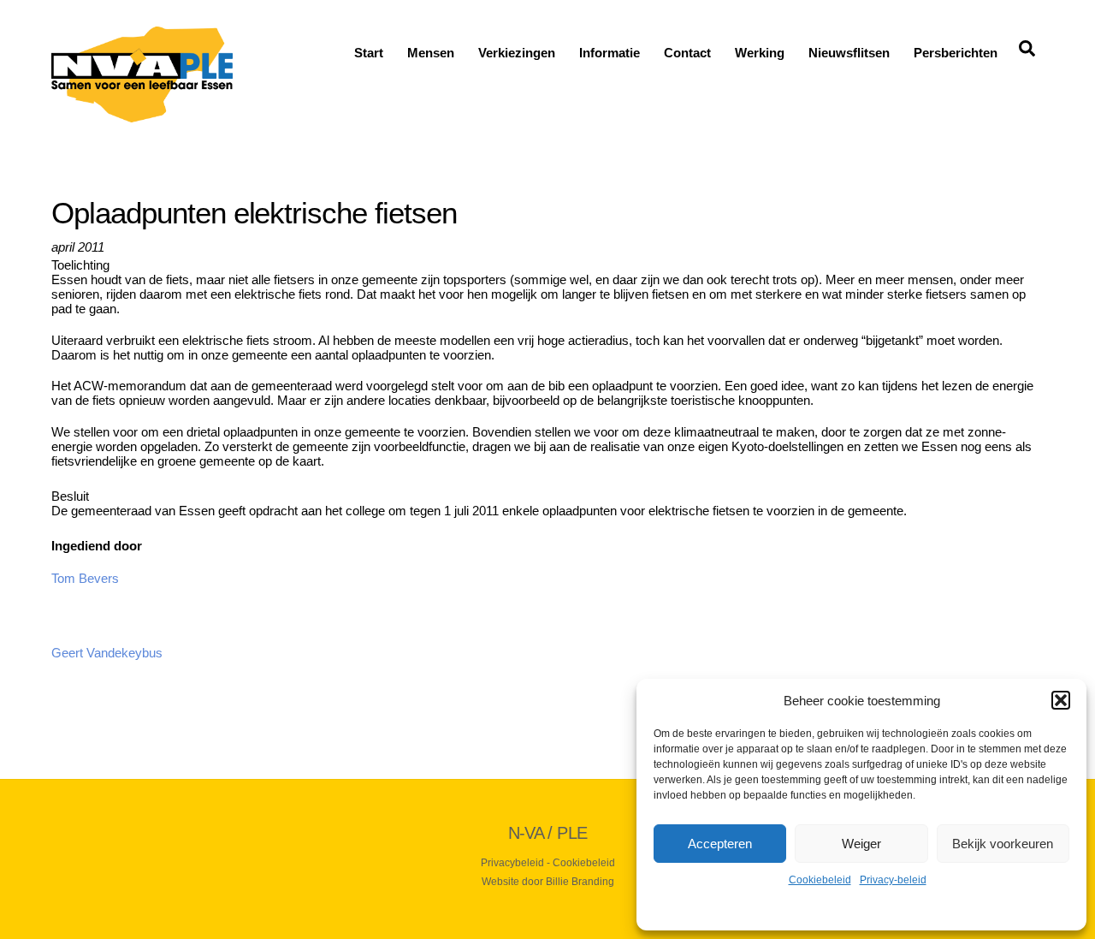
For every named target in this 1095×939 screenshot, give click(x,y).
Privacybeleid (512, 863)
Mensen (430, 52)
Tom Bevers (85, 578)
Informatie (609, 52)
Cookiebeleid (820, 880)
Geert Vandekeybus (107, 652)
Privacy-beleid (893, 880)
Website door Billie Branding (548, 882)
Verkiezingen (516, 52)
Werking (759, 52)
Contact (687, 52)
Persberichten (955, 52)
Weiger (861, 843)
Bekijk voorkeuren (1002, 843)
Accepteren (720, 843)
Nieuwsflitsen (849, 52)
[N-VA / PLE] (142, 115)
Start (368, 52)
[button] (1060, 700)
